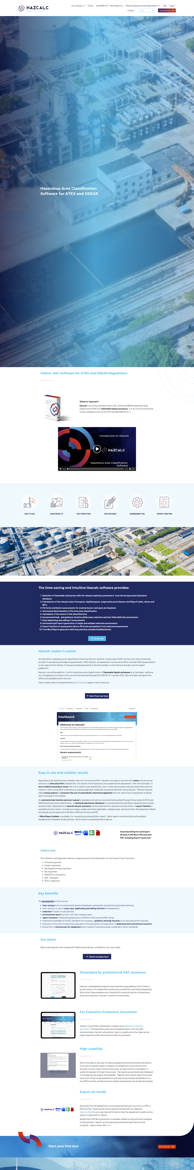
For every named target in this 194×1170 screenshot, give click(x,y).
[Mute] (130, 469)
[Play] (61, 469)
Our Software (81, 682)
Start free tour (164, 1147)
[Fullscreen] (133, 469)
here (108, 1125)
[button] (97, 449)
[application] (97, 449)
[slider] (95, 468)
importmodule (86, 1112)
